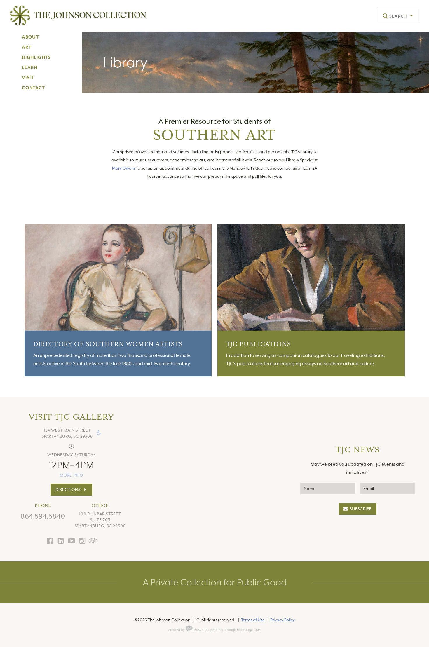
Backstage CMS (249, 630)
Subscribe (361, 508)
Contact (33, 87)
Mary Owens (123, 168)
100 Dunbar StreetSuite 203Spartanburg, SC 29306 (100, 520)
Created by (177, 630)
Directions (68, 489)
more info (71, 475)
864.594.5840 (42, 516)
